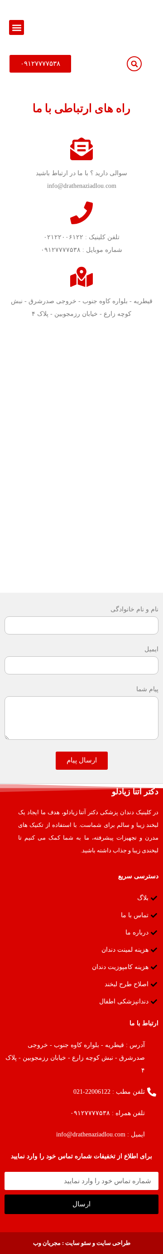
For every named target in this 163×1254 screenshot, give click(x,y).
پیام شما (147, 689)
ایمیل (151, 649)
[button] (16, 27)
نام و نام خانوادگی (134, 609)
